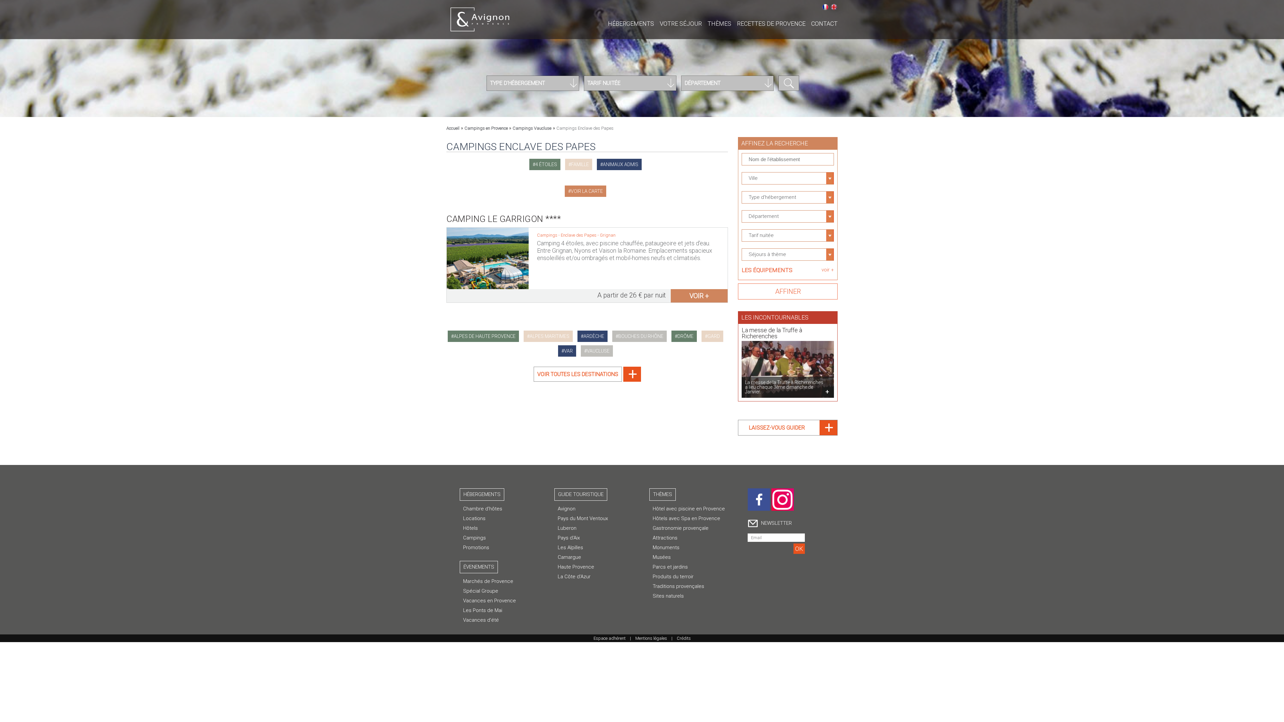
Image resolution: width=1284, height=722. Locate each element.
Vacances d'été (481, 620)
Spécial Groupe (480, 591)
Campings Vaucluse (532, 128)
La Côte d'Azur (574, 577)
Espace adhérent (610, 638)
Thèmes (719, 23)
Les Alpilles (570, 548)
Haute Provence (576, 567)
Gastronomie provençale (681, 528)
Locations (474, 518)
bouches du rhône (640, 336)
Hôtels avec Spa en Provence (686, 518)
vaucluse (598, 351)
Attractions (665, 538)
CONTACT (824, 23)
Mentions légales (651, 638)
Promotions (476, 548)
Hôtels (470, 528)
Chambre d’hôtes (482, 509)
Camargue (569, 557)
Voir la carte (587, 191)
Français (825, 7)
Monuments (666, 548)
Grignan (608, 235)
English (834, 7)
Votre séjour (681, 23)
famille (580, 164)
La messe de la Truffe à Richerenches (772, 333)
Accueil (452, 128)
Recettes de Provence (771, 23)
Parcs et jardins (670, 567)
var (568, 351)
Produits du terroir (673, 577)
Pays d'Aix (569, 538)
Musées (662, 557)
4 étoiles (546, 164)
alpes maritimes (549, 336)
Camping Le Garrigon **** (503, 219)
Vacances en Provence (489, 601)
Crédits (684, 638)
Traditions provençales (678, 586)
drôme (685, 336)
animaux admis (620, 164)
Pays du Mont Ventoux (583, 518)
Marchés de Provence (488, 581)
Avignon (566, 509)
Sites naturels (668, 596)
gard (714, 336)
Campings (474, 538)
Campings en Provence (486, 128)
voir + (699, 296)
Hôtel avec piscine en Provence (689, 509)
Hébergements (631, 23)
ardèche (593, 336)
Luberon (567, 528)
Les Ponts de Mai (482, 610)
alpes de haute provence (485, 336)
